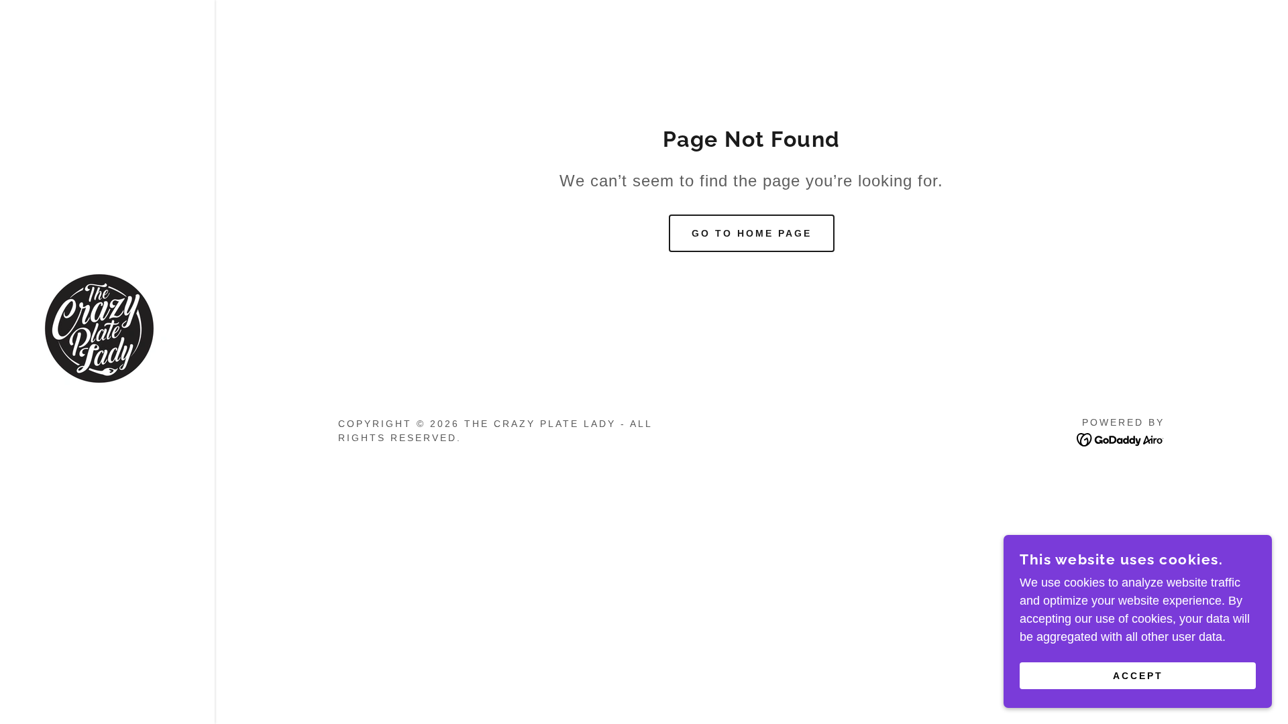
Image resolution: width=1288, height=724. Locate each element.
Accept (1138, 675)
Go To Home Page (752, 233)
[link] (99, 328)
